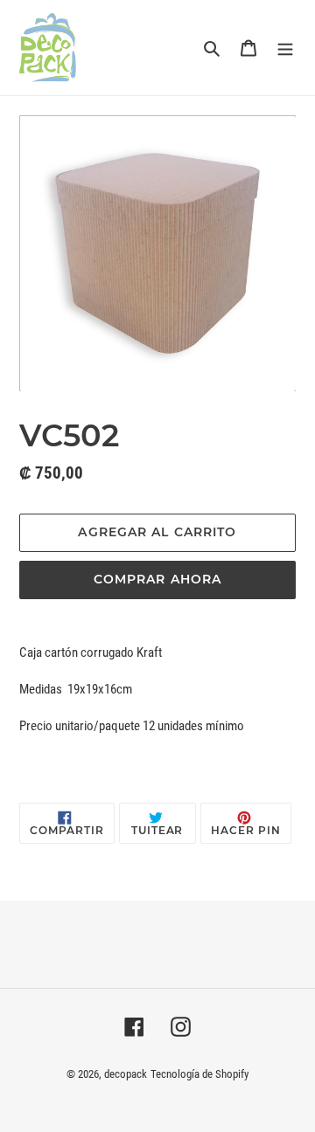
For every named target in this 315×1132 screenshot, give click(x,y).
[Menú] (285, 47)
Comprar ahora (158, 579)
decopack (125, 1073)
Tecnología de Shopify (199, 1073)
